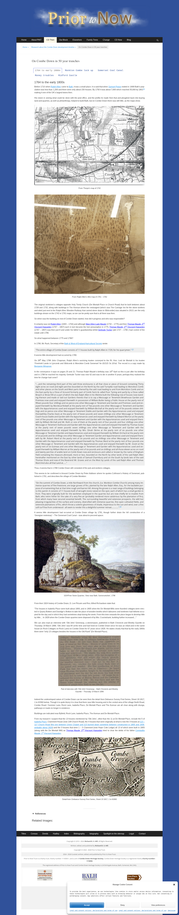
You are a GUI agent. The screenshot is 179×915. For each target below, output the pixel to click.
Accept (87, 905)
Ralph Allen (56, 87)
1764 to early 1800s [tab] (47, 70)
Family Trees (92, 40)
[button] (174, 884)
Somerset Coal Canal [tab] (110, 70)
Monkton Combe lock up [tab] (79, 70)
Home (24, 40)
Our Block (63, 40)
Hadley (56, 834)
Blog (129, 40)
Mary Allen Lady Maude (96, 324)
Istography (94, 834)
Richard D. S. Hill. (91, 841)
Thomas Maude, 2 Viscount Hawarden (127, 327)
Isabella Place (40, 722)
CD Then (50, 40)
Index (66, 834)
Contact (142, 834)
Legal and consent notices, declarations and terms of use (94, 910)
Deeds (45, 834)
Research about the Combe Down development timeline (53, 47)
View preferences (158, 905)
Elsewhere (77, 40)
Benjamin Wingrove (42, 366)
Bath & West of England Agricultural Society (83, 344)
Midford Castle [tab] (67, 75)
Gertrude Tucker (105, 330)
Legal (131, 834)
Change (106, 40)
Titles (23, 834)
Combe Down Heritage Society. (91, 858)
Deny (122, 905)
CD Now (118, 40)
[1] (144, 89)
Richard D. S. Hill (101, 846)
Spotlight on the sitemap (113, 834)
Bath (71, 87)
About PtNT (36, 40)
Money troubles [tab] (44, 75)
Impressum (171, 910)
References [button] (40, 813)
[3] (120, 507)
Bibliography (79, 834)
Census (34, 834)
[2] (133, 349)
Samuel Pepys (114, 87)
